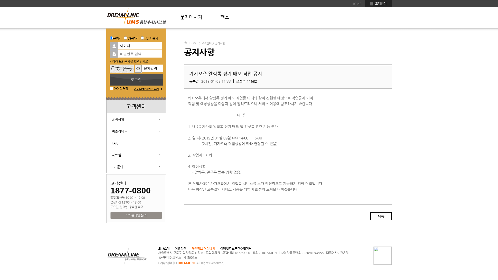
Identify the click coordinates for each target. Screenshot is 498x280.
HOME (356, 3)
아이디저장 (120, 88)
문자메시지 (191, 17)
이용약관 (180, 248)
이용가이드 (119, 131)
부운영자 (133, 38)
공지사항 (118, 119)
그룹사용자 (151, 38)
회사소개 (164, 248)
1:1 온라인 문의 (136, 215)
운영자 (117, 38)
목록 (381, 216)
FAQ (115, 143)
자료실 (116, 155)
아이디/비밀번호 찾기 (146, 89)
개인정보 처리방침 (203, 248)
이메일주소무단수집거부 (236, 248)
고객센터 (380, 3)
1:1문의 (117, 167)
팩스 (224, 17)
